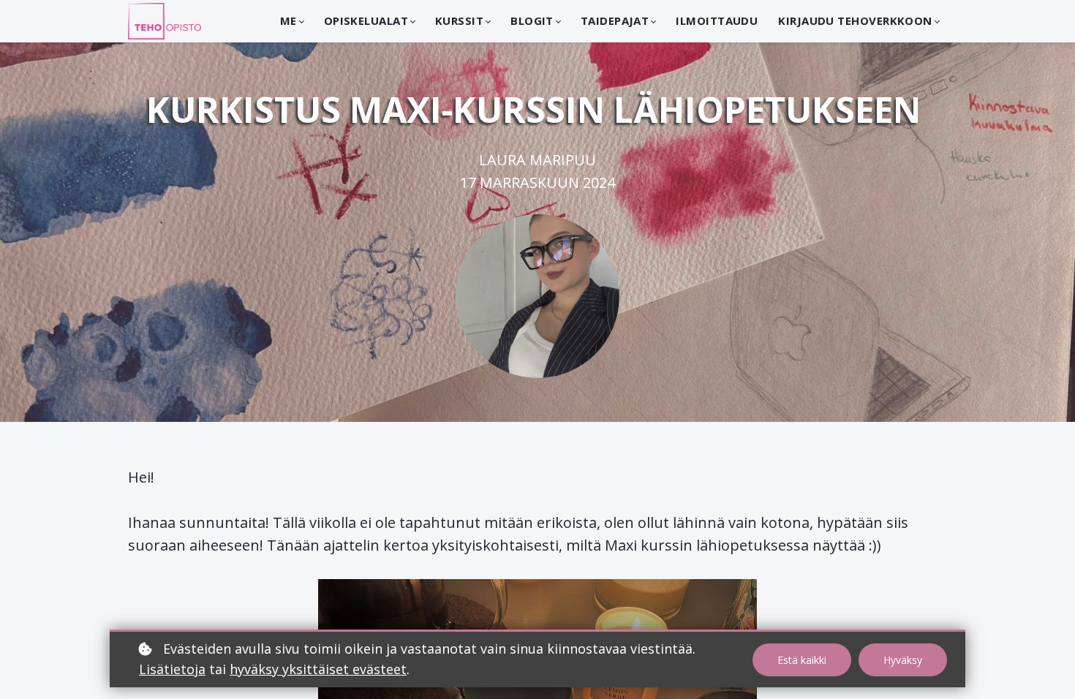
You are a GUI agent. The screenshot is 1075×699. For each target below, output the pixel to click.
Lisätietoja (172, 669)
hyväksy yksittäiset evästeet (318, 669)
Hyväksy (902, 660)
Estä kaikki (801, 660)
